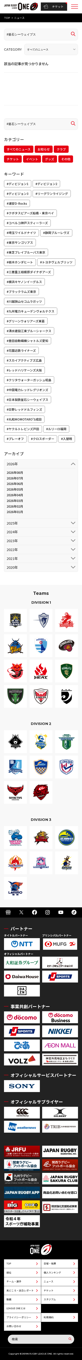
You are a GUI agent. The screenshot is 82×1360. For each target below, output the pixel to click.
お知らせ (44, 149)
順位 (8, 1272)
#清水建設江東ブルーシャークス (29, 331)
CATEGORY (13, 49)
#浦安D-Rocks (17, 203)
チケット (58, 6)
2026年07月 (15, 478)
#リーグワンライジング (51, 193)
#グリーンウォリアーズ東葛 (26, 321)
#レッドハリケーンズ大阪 (24, 370)
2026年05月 (15, 489)
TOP (7, 17)
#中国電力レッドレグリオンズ (27, 389)
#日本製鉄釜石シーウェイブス (27, 399)
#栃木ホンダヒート (20, 262)
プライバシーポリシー (18, 1317)
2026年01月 (15, 511)
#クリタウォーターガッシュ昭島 (29, 380)
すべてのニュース (19, 149)
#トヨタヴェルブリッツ (56, 262)
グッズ (49, 159)
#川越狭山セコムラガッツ (24, 301)
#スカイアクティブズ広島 (24, 360)
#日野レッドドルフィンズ (24, 409)
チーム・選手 (13, 1281)
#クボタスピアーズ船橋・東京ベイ (30, 213)
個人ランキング (52, 1272)
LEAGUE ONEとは (16, 1308)
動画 (8, 1299)
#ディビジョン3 (17, 193)
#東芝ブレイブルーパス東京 (26, 252)
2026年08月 (15, 472)
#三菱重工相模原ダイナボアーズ (29, 272)
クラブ (61, 149)
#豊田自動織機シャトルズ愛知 (27, 340)
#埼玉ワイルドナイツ (21, 232)
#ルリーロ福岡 (56, 429)
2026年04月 (15, 495)
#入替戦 (66, 438)
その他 (65, 159)
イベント (32, 159)
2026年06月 (15, 483)
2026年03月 (15, 500)
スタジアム (50, 1299)
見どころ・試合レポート (20, 1290)
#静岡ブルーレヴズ (56, 232)
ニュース (48, 1281)
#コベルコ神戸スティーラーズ (27, 223)
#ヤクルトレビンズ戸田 (23, 429)
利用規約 (49, 1317)
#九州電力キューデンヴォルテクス (30, 311)
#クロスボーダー (42, 438)
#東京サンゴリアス (20, 242)
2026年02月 (15, 506)
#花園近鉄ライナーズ (21, 350)
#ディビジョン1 (17, 183)
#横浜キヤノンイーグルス (24, 281)
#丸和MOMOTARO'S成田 (24, 419)
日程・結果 (50, 1263)
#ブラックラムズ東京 (21, 291)
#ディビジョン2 (46, 183)
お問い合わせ (13, 1326)
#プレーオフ (15, 438)
